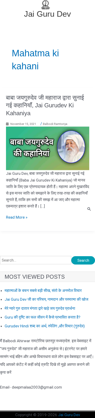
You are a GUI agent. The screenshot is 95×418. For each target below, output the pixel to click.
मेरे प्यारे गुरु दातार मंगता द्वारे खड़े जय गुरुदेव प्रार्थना (40, 308)
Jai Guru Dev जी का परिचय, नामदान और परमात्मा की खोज (46, 299)
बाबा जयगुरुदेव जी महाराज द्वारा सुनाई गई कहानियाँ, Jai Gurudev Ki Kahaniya (45, 105)
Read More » (16, 217)
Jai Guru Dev (47, 13)
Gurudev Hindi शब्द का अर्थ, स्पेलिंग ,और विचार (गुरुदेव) (45, 326)
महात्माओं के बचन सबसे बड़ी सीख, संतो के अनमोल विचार (43, 290)
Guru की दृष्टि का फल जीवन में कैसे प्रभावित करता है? (42, 317)
